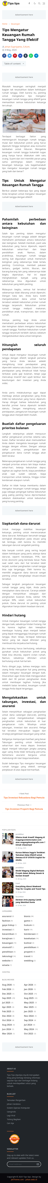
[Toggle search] (39, 3)
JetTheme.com (17, 1179)
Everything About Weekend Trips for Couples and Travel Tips (30, 887)
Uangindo (11, 1111)
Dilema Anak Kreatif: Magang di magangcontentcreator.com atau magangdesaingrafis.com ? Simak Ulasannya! (30, 841)
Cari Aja (10, 1123)
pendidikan (20, 834)
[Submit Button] (38, 1164)
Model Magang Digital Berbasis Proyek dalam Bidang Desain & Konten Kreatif (30, 873)
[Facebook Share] (4, 56)
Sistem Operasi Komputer (18, 1108)
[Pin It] (15, 56)
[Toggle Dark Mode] (35, 3)
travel (18, 883)
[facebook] (29, 3)
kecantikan (20, 897)
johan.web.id (31, 1179)
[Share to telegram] (36, 56)
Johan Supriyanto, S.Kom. (17, 46)
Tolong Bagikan (14, 1119)
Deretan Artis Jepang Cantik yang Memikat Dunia (28, 900)
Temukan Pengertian (16, 1100)
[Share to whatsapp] (31, 56)
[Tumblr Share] (25, 56)
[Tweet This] (9, 56)
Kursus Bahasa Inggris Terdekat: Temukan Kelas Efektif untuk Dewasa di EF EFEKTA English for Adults (30, 856)
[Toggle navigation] (44, 3)
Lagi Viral (11, 1115)
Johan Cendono (14, 1104)
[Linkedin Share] (20, 56)
